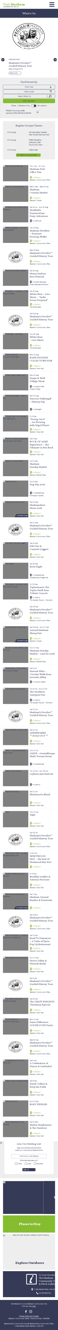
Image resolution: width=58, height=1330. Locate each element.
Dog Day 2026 (37, 484)
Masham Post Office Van (37, 170)
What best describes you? (29, 1160)
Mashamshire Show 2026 (37, 506)
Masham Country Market (39, 191)
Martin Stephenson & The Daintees (41, 1126)
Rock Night (36, 566)
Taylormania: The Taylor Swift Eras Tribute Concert (39, 590)
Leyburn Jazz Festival (41, 773)
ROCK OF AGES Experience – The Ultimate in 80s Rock (41, 444)
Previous (3, 59)
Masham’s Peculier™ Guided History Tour (20, 64)
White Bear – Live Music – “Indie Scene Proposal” (40, 297)
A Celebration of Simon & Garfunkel (41, 1065)
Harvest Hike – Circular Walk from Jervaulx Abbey (40, 674)
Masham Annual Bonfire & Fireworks (41, 898)
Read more (14, 73)
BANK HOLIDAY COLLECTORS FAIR (41, 359)
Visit (14, 4)
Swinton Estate (24, 113)
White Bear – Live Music (37, 338)
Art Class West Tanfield (38, 132)
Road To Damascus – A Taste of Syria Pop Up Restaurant (40, 941)
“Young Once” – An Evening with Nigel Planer (39, 422)
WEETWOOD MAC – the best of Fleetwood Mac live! (41, 859)
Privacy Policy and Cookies (29, 1316)
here (34, 1306)
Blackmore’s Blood (40, 794)
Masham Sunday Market (38, 465)
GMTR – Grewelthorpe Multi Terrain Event (42, 755)
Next (55, 59)
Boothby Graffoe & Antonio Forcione (40, 878)
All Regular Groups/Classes (27, 155)
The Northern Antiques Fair (37, 693)
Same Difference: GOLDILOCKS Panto (41, 1023)
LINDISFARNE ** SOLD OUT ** (39, 734)
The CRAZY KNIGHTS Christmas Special (42, 1003)
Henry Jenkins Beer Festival (38, 275)
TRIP (32, 815)
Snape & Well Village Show (37, 379)
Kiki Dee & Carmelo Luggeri (39, 547)
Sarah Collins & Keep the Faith (38, 1085)
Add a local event (29, 101)
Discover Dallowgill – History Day (40, 400)
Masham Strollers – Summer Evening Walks (40, 233)
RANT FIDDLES (38, 1104)
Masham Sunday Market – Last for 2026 (42, 652)
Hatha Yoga (33, 150)
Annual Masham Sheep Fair (39, 631)
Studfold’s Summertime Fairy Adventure (39, 213)
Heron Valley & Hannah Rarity (38, 962)
